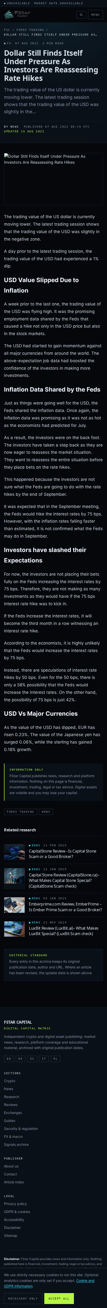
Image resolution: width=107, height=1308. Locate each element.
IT (44, 1058)
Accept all (59, 1298)
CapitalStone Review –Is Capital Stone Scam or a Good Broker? (62, 853)
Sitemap (10, 1235)
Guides (9, 1120)
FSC (7, 30)
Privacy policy (15, 1204)
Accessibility (14, 1219)
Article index (14, 1182)
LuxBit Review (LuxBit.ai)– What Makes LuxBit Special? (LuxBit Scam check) (64, 930)
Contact (10, 1174)
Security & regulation (21, 1128)
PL (56, 1058)
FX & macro (13, 1136)
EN (9, 1058)
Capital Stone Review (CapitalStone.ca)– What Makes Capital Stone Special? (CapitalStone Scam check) (64, 880)
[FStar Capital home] (17, 14)
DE (20, 1058)
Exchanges (13, 1112)
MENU (95, 14)
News (46, 811)
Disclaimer (12, 1227)
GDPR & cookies (17, 1211)
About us (11, 1166)
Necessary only (23, 1298)
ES (32, 1058)
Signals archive (16, 1144)
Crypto (9, 1081)
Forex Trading (30, 30)
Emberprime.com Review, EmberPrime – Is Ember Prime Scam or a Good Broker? (65, 906)
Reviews (10, 1105)
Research (11, 1097)
